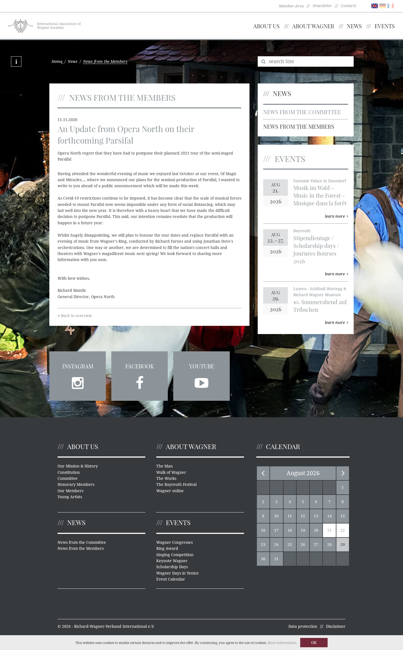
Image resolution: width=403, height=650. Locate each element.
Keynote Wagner (172, 561)
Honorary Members (76, 484)
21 (329, 530)
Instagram (77, 366)
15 (342, 516)
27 (316, 544)
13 (316, 516)
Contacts (348, 6)
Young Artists (70, 497)
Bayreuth (302, 231)
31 (276, 559)
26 (303, 544)
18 (290, 530)
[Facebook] (139, 381)
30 (263, 559)
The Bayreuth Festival (176, 484)
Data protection (302, 626)
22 (342, 530)
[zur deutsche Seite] (382, 5)
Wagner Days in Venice (177, 573)
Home (57, 61)
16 (263, 530)
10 (276, 516)
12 (303, 516)
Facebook (139, 366)
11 (290, 516)
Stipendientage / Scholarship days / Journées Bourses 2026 (316, 249)
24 (276, 544)
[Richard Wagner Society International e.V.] (20, 25)
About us (266, 26)
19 (303, 530)
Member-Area (291, 6)
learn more (335, 216)
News (354, 26)
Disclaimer (335, 626)
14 (329, 516)
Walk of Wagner (171, 472)
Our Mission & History (78, 466)
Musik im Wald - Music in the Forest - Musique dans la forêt (320, 195)
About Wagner (313, 26)
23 (263, 544)
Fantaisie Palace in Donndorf (319, 181)
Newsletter (322, 6)
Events (384, 26)
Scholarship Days (172, 567)
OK (314, 642)
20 (316, 530)
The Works (166, 478)
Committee (68, 478)
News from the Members (298, 126)
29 (342, 544)
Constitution (69, 472)
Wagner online (170, 491)
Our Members (70, 491)
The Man (164, 466)
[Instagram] (77, 381)
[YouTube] (201, 381)
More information (282, 643)
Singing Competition (175, 555)
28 (329, 544)
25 (290, 544)
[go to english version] (374, 5)
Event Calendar (170, 579)
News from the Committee (302, 112)
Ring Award (167, 548)
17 (276, 530)
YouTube (201, 366)
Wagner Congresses (174, 542)
